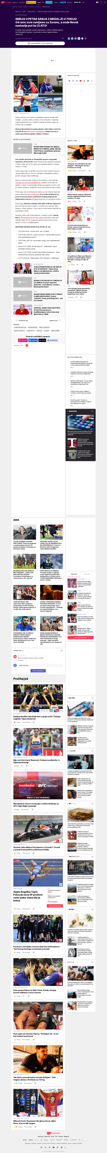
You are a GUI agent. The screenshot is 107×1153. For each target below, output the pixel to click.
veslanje (39, 330)
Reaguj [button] (17, 345)
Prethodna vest (23, 320)
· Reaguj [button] (74, 170)
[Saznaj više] (92, 411)
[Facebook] (69, 81)
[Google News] (88, 81)
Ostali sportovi (32, 11)
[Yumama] (73, 1140)
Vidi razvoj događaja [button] (55, 906)
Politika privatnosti (77, 1143)
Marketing (27, 1143)
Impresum (33, 1143)
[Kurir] (25, 1140)
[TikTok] (84, 81)
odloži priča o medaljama (35, 131)
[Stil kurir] (41, 1140)
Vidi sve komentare (38, 670)
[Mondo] (6, 2)
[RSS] (92, 81)
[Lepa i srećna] (52, 1140)
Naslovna (17, 11)
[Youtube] (81, 81)
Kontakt (39, 1143)
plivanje (46, 330)
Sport (24, 11)
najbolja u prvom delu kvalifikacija (28, 183)
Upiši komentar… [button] (24, 665)
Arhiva (69, 1143)
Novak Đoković (32, 327)
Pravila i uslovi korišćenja (48, 1143)
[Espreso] (31, 1140)
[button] (63, 38)
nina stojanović (44, 327)
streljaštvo (31, 330)
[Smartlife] (59, 1140)
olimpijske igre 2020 (20, 327)
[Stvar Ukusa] (81, 1140)
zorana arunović (19, 330)
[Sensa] (66, 1140)
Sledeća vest (54, 320)
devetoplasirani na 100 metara (32, 218)
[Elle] (36, 1140)
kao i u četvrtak (33, 194)
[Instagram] (73, 81)
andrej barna (55, 330)
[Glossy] (46, 1140)
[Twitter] (77, 81)
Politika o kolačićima (61, 1143)
